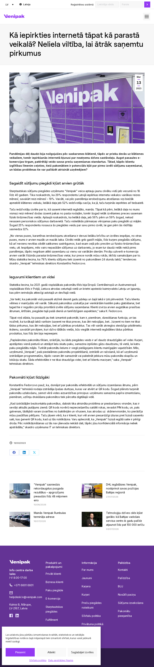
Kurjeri (86, 594)
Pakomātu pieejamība (125, 613)
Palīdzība (124, 578)
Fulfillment (52, 619)
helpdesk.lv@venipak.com (25, 597)
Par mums (88, 569)
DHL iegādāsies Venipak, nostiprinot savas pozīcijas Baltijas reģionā (122, 488)
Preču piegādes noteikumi (92, 605)
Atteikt (51, 652)
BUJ (120, 586)
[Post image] (19, 490)
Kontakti (123, 569)
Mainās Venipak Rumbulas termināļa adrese (50, 514)
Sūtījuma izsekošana (130, 602)
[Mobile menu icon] (146, 16)
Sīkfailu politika (37, 660)
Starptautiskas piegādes (54, 609)
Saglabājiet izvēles (82, 652)
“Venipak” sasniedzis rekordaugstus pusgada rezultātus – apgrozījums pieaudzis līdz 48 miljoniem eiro (50, 492)
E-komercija (53, 598)
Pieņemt (20, 652)
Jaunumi (87, 578)
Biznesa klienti (54, 582)
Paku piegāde (54, 590)
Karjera (86, 586)
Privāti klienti (53, 573)
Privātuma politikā (92, 624)
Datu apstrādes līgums (60, 660)
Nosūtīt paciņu (127, 594)
